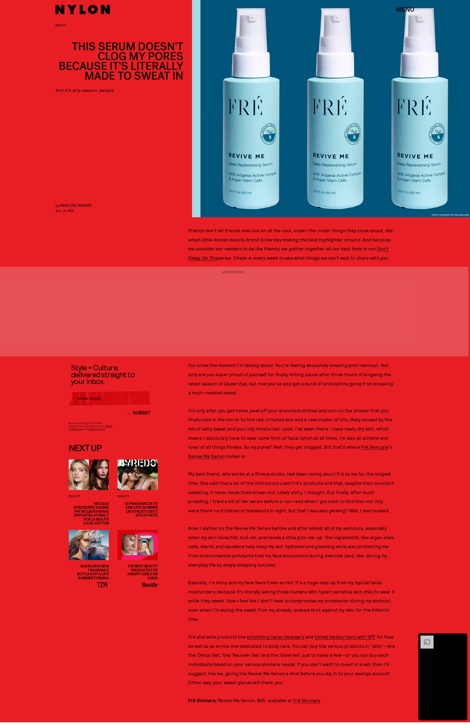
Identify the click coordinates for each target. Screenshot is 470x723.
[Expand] (424, 638)
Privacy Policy (95, 428)
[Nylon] (82, 9)
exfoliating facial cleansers (275, 636)
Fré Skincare (374, 446)
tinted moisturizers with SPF (345, 636)
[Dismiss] (461, 638)
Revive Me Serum (206, 456)
